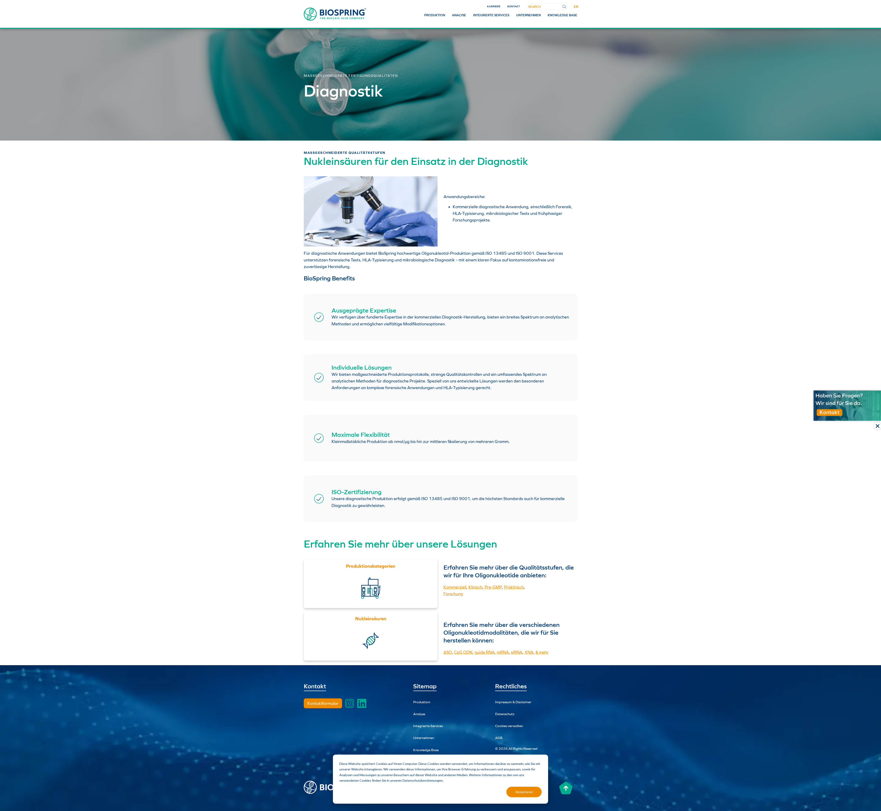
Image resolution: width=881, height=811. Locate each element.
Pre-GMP (493, 587)
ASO (447, 652)
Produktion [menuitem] (434, 15)
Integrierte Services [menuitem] (491, 15)
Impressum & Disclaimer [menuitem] (513, 702)
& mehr (542, 652)
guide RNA (484, 652)
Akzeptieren (524, 792)
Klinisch (475, 587)
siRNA (516, 652)
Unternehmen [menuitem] (528, 15)
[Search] (564, 6)
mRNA (503, 652)
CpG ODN (463, 652)
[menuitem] (576, 6)
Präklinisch (514, 587)
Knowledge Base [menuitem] (562, 15)
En (576, 6)
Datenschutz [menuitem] (504, 714)
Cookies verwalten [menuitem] (509, 726)
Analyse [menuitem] (459, 15)
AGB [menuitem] (498, 738)
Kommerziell (454, 587)
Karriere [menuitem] (493, 6)
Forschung (453, 593)
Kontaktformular (322, 703)
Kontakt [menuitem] (513, 6)
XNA (528, 652)
